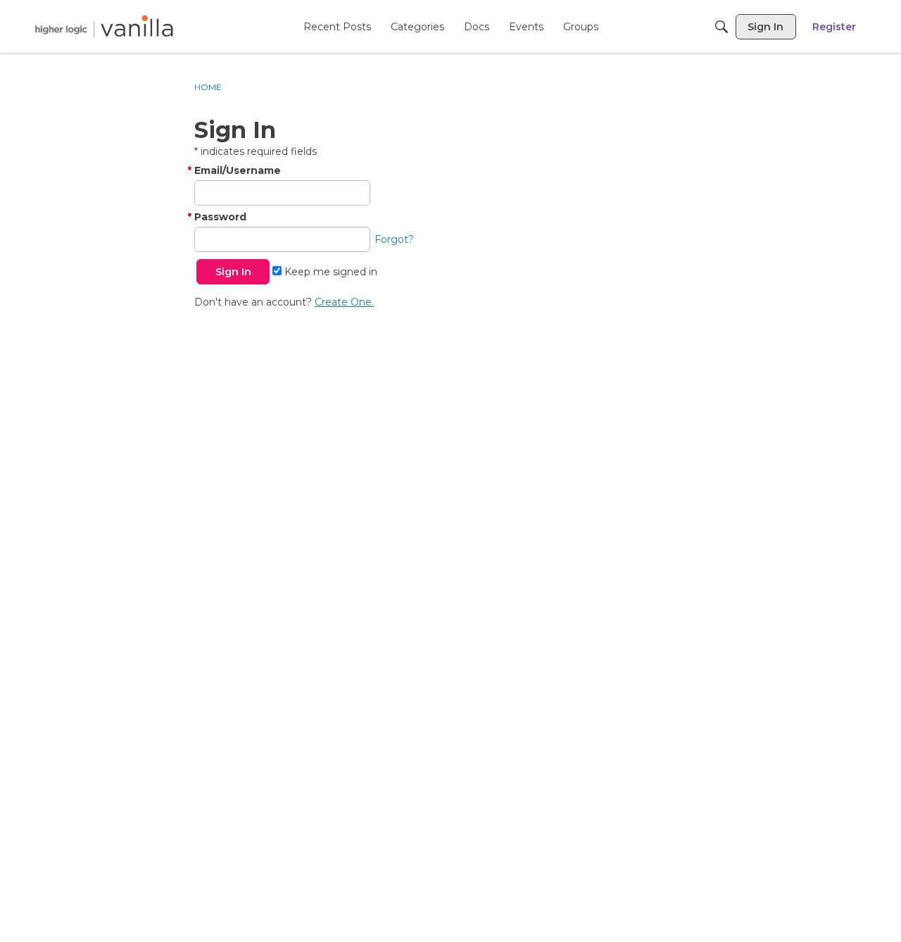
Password (220, 217)
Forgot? (394, 239)
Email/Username (237, 170)
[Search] (721, 26)
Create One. (344, 302)
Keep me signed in (329, 271)
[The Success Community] (104, 26)
